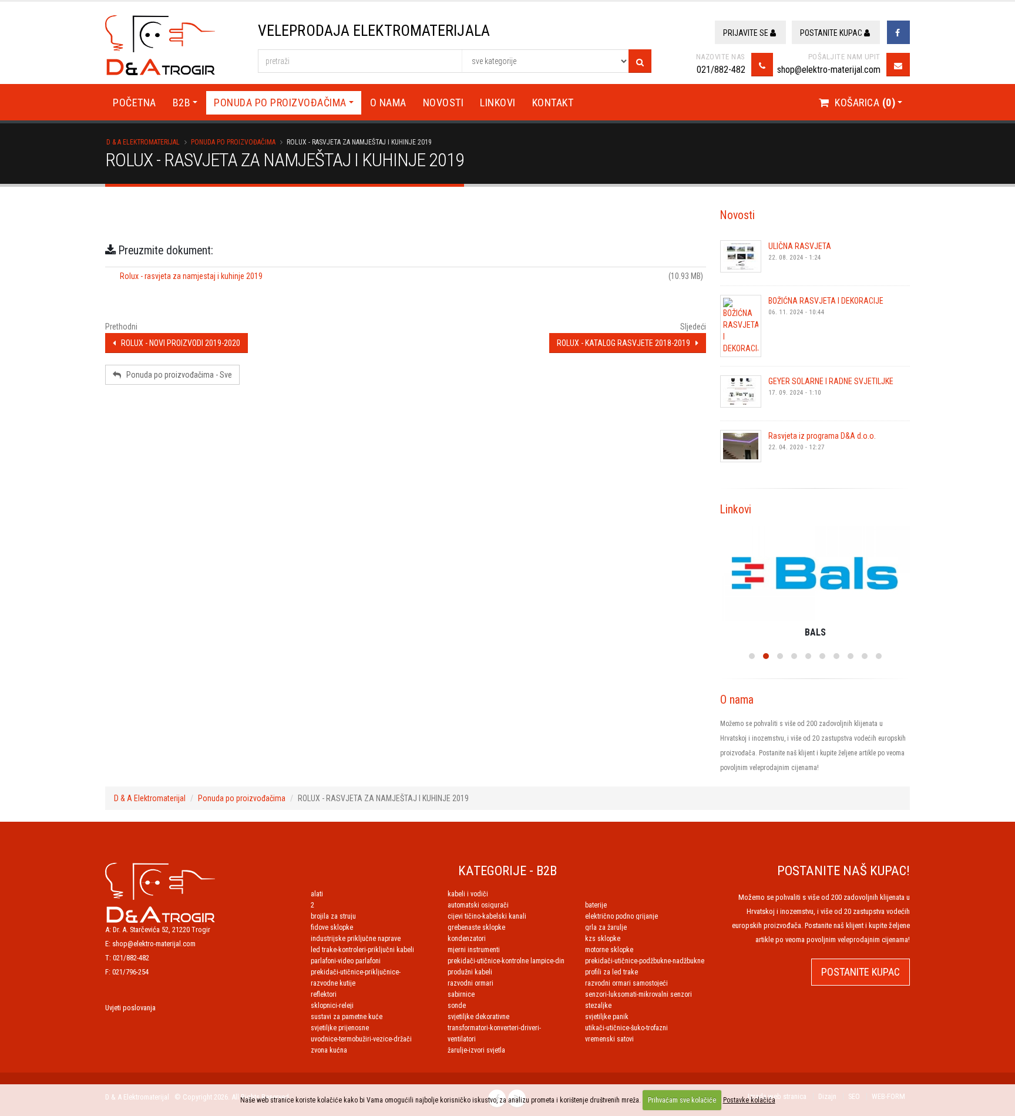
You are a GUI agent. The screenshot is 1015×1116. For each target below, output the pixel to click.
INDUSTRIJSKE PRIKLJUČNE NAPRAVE (356, 938)
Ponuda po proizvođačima (280, 102)
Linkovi (498, 102)
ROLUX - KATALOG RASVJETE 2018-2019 (626, 343)
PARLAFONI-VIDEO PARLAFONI (346, 960)
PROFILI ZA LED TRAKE (611, 972)
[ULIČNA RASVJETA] (740, 256)
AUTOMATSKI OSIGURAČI (478, 905)
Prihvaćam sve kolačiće (682, 1100)
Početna (134, 102)
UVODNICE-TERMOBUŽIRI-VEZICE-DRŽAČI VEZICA (361, 1039)
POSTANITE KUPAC (860, 972)
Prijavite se (746, 33)
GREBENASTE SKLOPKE (476, 927)
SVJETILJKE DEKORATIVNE (478, 1016)
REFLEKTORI (324, 994)
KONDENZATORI (467, 938)
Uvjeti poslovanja (130, 1007)
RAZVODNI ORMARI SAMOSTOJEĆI (626, 983)
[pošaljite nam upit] (898, 64)
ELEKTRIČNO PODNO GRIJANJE (621, 916)
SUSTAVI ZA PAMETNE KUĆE (346, 1016)
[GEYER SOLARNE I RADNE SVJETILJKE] (740, 391)
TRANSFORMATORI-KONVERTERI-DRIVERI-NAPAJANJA (494, 1027)
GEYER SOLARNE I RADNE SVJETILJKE (830, 381)
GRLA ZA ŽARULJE (606, 927)
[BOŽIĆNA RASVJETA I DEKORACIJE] (740, 326)
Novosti (443, 102)
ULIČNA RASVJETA (799, 246)
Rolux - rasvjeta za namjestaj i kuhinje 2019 (191, 276)
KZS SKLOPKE (602, 938)
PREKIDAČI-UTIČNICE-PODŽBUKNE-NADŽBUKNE (644, 960)
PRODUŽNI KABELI (470, 972)
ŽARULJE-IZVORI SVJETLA (476, 1050)
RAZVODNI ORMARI (470, 983)
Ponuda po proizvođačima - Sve (176, 374)
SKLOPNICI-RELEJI (332, 1005)
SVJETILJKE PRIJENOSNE (340, 1027)
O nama (388, 102)
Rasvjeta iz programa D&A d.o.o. (822, 436)
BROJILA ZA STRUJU (333, 916)
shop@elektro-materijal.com (828, 69)
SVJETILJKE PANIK (607, 1016)
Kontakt (553, 102)
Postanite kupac (832, 33)
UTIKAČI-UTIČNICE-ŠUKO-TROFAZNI (626, 1027)
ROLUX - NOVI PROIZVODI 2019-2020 (178, 343)
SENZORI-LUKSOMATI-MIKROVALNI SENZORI (638, 994)
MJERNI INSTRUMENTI (474, 949)
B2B (182, 102)
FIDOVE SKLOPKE (332, 927)
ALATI (317, 893)
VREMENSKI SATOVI (609, 1039)
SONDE (457, 1005)
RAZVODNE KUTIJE (333, 983)
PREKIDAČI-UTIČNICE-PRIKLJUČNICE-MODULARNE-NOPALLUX (356, 972)
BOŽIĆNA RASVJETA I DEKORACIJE (825, 300)
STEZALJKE (598, 1005)
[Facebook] (898, 32)
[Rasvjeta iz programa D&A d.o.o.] (740, 446)
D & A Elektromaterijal (143, 142)
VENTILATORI (462, 1039)
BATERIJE (596, 905)
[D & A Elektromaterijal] (160, 892)
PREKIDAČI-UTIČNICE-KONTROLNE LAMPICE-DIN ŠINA (506, 960)
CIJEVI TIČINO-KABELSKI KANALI (487, 916)
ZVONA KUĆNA (329, 1050)
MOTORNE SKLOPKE (609, 949)
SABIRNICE (461, 994)
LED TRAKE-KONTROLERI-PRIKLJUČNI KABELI (362, 949)
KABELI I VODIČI (468, 893)
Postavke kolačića (749, 1100)
